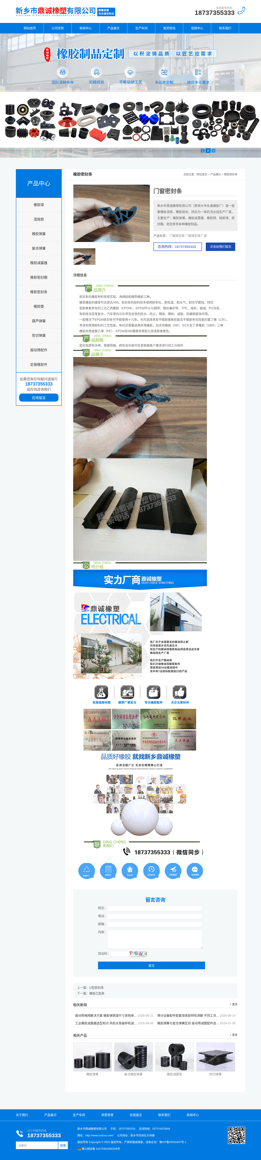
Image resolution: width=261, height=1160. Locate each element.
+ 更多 (233, 1004)
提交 (151, 965)
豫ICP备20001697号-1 (172, 1142)
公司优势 (58, 28)
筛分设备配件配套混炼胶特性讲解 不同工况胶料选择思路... (196, 1015)
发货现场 (169, 28)
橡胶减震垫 (174, 1074)
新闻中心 (85, 28)
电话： (102, 916)
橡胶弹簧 (39, 234)
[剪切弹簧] (215, 1057)
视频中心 (197, 28)
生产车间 (141, 28)
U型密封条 (96, 987)
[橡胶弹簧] (92, 1057)
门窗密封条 (177, 235)
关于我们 (22, 1115)
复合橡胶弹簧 (133, 1074)
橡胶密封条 (38, 292)
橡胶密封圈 (38, 277)
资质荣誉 (107, 1115)
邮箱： (102, 924)
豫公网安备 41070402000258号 (101, 1148)
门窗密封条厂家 (196, 235)
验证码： (104, 953)
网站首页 (30, 28)
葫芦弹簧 (39, 321)
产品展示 (113, 28)
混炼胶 (39, 219)
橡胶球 (39, 205)
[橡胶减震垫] (174, 1057)
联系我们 (225, 28)
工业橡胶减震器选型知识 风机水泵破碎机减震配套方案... (114, 1023)
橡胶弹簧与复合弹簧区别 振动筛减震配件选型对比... (196, 1023)
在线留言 (39, 398)
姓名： (102, 908)
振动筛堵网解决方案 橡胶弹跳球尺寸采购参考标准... (114, 1015)
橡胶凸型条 (97, 993)
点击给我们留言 (220, 246)
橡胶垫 (39, 306)
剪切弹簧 (39, 336)
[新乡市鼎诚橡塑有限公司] (65, 16)
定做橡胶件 (38, 365)
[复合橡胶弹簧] (133, 1057)
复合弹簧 (39, 248)
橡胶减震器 (38, 263)
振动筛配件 (38, 350)
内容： (102, 932)
